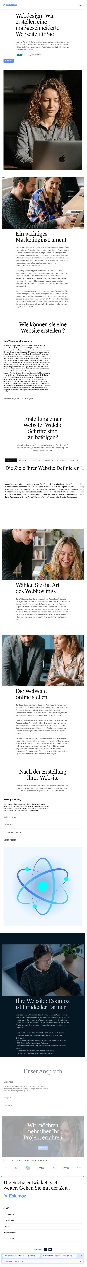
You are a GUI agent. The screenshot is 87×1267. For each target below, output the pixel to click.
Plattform (9, 1220)
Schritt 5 (61, 460)
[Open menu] (80, 5)
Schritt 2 (23, 460)
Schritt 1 (11, 460)
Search (7, 1208)
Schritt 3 (36, 460)
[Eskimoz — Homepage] (10, 4)
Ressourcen (9, 1239)
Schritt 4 (49, 460)
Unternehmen (10, 1233)
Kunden (7, 1226)
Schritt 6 (74, 460)
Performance (10, 1214)
